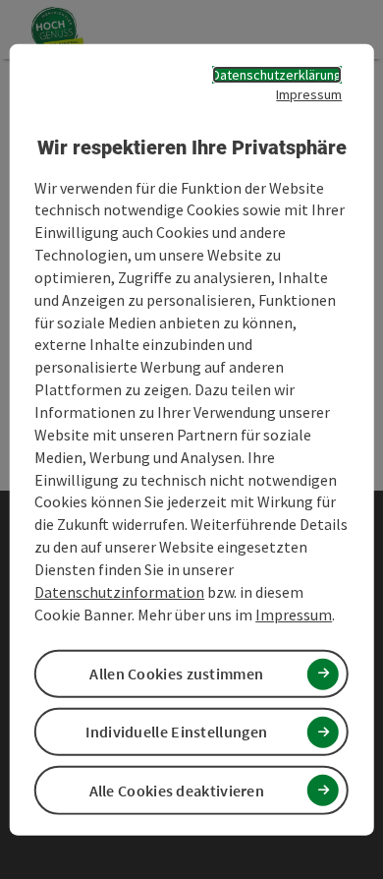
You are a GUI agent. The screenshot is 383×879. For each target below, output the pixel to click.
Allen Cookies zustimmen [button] (176, 673)
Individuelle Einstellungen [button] (176, 731)
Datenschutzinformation (119, 591)
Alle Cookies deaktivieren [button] (177, 789)
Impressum (309, 94)
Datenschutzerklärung (277, 75)
